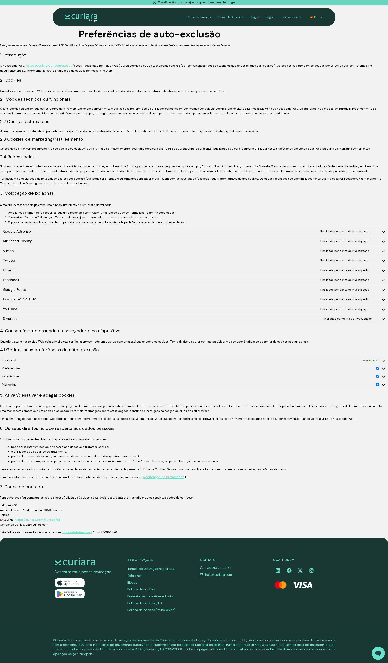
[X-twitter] (300, 570)
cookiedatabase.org (77, 532)
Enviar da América (230, 17)
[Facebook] (289, 570)
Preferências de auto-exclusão (150, 596)
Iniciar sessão (293, 17)
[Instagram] (311, 570)
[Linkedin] (278, 570)
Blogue (254, 17)
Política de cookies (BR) (144, 603)
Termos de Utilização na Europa (150, 569)
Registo (271, 17)
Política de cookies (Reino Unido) (151, 610)
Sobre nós (134, 575)
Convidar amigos (198, 17)
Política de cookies (141, 589)
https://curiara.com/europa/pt (49, 65)
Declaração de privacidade (163, 477)
